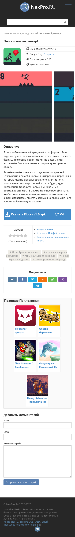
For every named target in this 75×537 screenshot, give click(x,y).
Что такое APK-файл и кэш (51, 233)
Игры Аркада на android (25, 252)
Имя (6, 420)
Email (6, 431)
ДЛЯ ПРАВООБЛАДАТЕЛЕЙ (32, 521)
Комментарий (12, 443)
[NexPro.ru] (37, 13)
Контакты (9, 521)
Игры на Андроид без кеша (39, 255)
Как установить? (45, 229)
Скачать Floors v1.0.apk (37, 214)
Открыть (49, 54)
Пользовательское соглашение (22, 524)
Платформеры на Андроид (50, 259)
